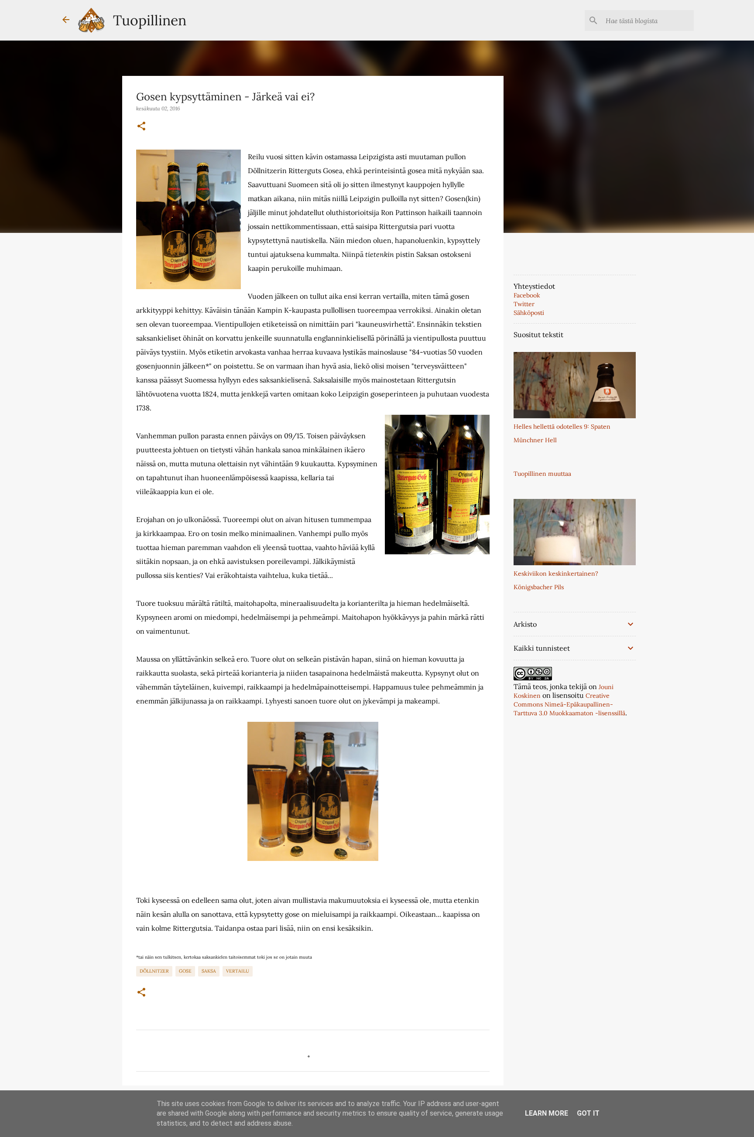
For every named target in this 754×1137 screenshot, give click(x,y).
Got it (588, 1113)
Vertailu (237, 971)
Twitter (524, 304)
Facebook (527, 295)
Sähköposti (529, 313)
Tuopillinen (149, 20)
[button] (141, 126)
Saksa (209, 971)
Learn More (546, 1113)
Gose (185, 971)
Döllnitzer (154, 971)
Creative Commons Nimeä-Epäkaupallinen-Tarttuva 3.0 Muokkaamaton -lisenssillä (569, 704)
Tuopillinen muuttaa (542, 474)
